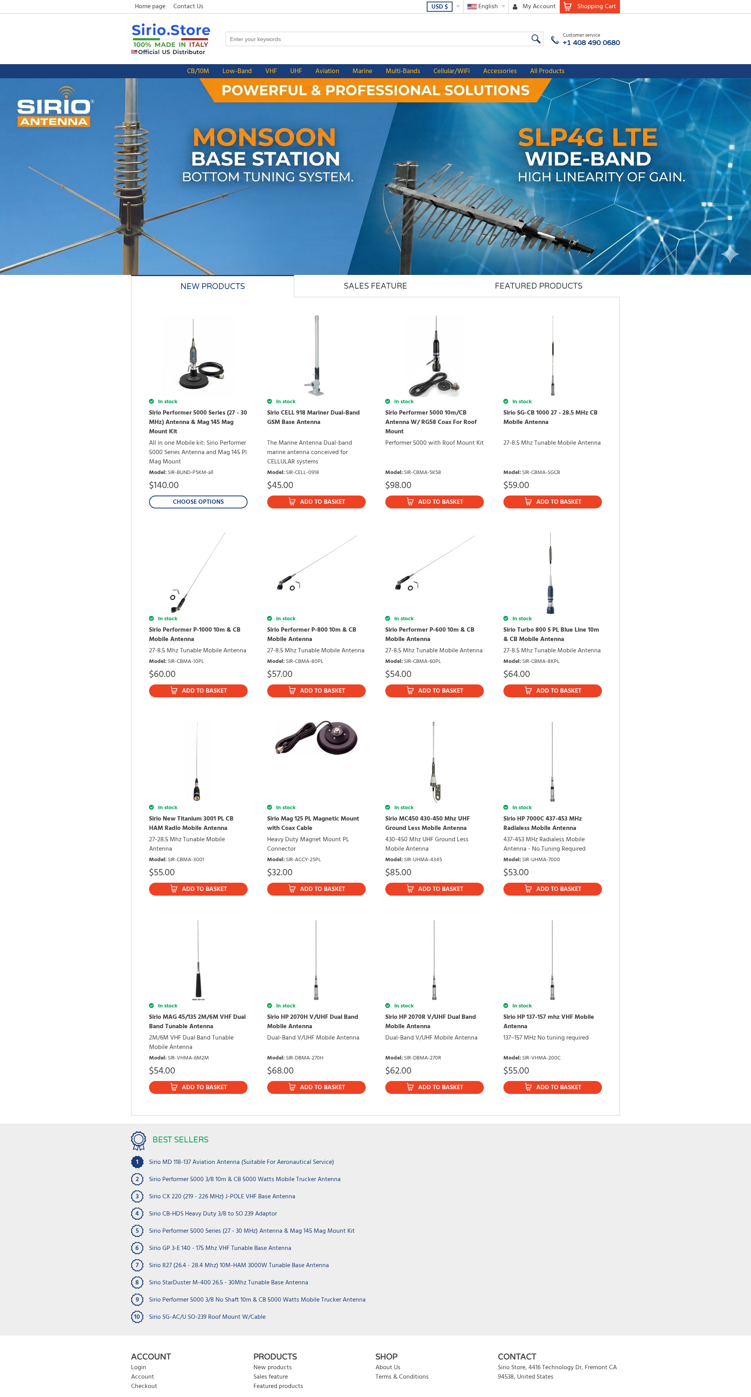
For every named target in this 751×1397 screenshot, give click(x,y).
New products (272, 1368)
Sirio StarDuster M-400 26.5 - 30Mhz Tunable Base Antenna (228, 1283)
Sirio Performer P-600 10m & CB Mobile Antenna (429, 635)
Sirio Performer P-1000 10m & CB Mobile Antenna (195, 635)
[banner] (375, 176)
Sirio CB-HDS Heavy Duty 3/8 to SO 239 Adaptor (213, 1214)
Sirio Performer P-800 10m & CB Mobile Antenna (311, 635)
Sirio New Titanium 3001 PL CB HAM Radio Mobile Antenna (191, 823)
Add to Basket (322, 502)
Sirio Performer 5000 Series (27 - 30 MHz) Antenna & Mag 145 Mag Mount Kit (198, 422)
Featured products (278, 1386)
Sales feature (270, 1377)
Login (138, 1368)
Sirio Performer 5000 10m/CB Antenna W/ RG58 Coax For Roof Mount (431, 422)
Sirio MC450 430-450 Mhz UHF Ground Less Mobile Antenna (427, 823)
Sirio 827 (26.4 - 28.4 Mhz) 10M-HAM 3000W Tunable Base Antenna (239, 1266)
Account (142, 1377)
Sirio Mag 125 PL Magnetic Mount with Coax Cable (313, 823)
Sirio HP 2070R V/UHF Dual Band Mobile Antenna (430, 1022)
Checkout (144, 1386)
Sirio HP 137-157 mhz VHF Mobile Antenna (548, 1022)
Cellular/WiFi (451, 71)
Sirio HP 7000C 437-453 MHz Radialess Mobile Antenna (542, 823)
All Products (547, 71)
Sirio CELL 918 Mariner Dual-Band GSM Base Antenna (313, 417)
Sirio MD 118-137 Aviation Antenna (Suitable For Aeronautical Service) (241, 1162)
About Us (388, 1368)
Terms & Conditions (402, 1377)
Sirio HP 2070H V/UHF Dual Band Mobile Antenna (312, 1022)
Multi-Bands (403, 71)
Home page (150, 7)
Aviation (327, 71)
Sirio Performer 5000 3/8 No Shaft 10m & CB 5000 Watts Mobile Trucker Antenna (257, 1300)
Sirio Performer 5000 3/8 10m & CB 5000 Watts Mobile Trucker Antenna (245, 1179)
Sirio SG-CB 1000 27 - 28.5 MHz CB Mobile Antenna (550, 417)
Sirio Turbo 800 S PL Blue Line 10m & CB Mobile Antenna (551, 635)
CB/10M (198, 71)
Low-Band (237, 71)
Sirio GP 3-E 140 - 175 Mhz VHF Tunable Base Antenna (220, 1248)
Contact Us (188, 7)
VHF (271, 71)
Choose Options (198, 502)
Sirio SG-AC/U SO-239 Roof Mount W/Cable (207, 1317)
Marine (362, 71)
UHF (296, 71)
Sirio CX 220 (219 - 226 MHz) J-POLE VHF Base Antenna (222, 1197)
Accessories (500, 71)
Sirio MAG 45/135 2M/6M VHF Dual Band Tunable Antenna (197, 1022)
